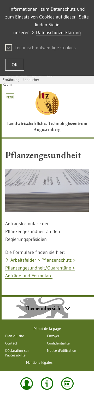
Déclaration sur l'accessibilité (17, 353)
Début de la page (47, 328)
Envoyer (53, 336)
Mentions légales (39, 362)
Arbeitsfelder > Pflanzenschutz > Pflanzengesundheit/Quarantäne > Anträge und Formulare (40, 268)
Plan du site (14, 336)
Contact (11, 343)
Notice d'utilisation (61, 350)
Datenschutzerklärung (58, 32)
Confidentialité (58, 343)
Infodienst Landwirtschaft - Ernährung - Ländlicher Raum (24, 80)
